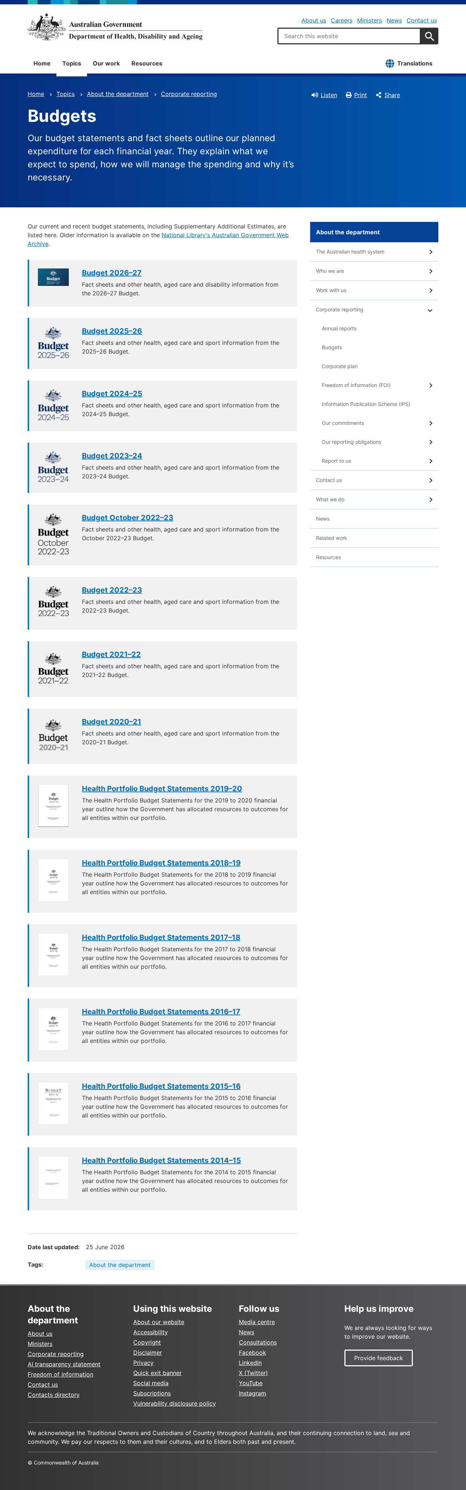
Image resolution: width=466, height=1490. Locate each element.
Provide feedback (378, 1358)
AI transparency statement (64, 1364)
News (394, 20)
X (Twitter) (253, 1373)
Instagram (252, 1393)
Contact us (422, 20)
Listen (329, 95)
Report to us (336, 461)
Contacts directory (54, 1394)
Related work (331, 538)
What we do (330, 499)
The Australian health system (350, 251)
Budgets (332, 347)
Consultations (258, 1342)
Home (42, 63)
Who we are (330, 271)
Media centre (257, 1322)
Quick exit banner (157, 1373)
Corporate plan (340, 366)
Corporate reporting (189, 93)
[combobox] (349, 36)
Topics (71, 63)
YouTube (250, 1383)
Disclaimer (147, 1352)
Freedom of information (60, 1374)
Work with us (331, 290)
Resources (146, 63)
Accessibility (150, 1332)
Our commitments (343, 423)
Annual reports (339, 328)
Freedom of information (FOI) (356, 385)
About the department (118, 93)
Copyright (147, 1342)
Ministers (369, 20)
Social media (151, 1383)
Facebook (252, 1352)
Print (360, 95)
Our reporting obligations (351, 442)
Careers (341, 20)
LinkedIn (250, 1362)
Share (392, 95)
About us (313, 20)
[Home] (115, 27)
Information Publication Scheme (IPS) (366, 404)
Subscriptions (152, 1393)
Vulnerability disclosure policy (174, 1403)
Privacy (143, 1362)
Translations (415, 63)
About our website (158, 1322)
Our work (106, 63)
